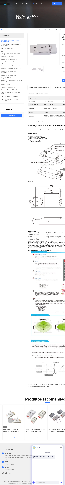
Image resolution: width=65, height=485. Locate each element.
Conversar (57, 4)
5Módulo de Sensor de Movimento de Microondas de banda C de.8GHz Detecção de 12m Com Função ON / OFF (35, 430)
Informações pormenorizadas (39, 87)
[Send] (61, 482)
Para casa (19, 4)
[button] (10, 420)
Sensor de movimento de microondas (38, 386)
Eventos (38, 4)
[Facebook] (6, 473)
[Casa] (5, 4)
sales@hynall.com (9, 469)
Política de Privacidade (9, 481)
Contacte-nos (45, 4)
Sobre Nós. (25, 4)
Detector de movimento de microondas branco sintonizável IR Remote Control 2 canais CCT (13, 430)
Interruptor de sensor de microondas (44, 384)
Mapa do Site (19, 481)
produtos (32, 4)
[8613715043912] (9, 473)
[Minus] (61, 448)
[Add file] (33, 482)
